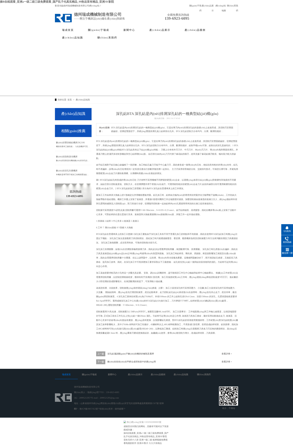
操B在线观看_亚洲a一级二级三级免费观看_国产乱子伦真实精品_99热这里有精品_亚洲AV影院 (57, 1)
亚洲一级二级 (145, 440)
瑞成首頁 (68, 30)
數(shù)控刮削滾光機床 (67, 156)
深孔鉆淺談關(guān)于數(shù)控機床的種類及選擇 (130, 354)
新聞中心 (129, 30)
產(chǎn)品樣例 (195, 30)
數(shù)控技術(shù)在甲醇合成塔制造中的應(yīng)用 (131, 362)
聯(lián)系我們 (107, 37)
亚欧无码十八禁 (131, 440)
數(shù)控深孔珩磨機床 (67, 171)
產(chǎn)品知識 (72, 37)
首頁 (69, 100)
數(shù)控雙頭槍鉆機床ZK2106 (70, 142)
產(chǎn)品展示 (159, 30)
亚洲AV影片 (142, 443)
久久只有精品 (155, 443)
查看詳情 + (227, 354)
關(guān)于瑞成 (98, 30)
